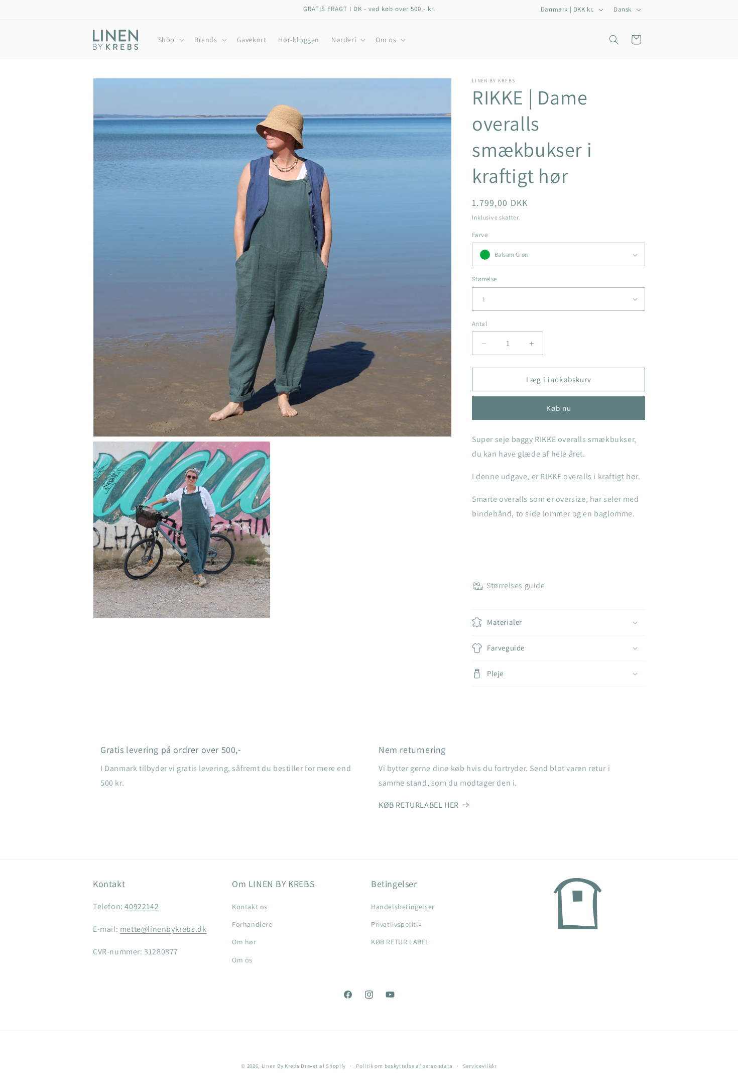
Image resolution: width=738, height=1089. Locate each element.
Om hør (244, 941)
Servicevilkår (480, 1065)
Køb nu (558, 408)
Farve (479, 235)
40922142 (142, 906)
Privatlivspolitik (396, 924)
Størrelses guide (515, 585)
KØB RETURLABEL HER (419, 805)
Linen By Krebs (281, 1065)
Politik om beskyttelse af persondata (404, 1065)
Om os (242, 959)
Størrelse (484, 279)
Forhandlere (252, 924)
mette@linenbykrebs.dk (163, 929)
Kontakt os (250, 906)
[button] (170, 39)
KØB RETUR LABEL (400, 941)
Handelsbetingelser (403, 906)
